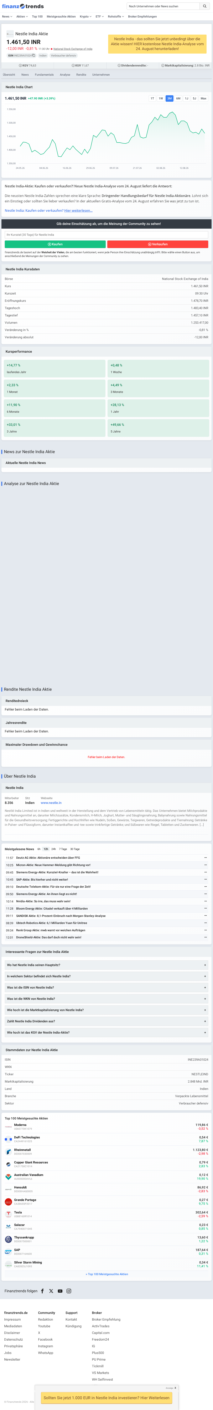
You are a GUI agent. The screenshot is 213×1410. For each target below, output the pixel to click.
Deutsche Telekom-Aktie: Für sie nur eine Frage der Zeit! (53, 887)
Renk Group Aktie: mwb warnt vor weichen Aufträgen (50, 930)
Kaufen (57, 244)
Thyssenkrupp (24, 1237)
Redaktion (45, 1319)
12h (46, 849)
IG (93, 1346)
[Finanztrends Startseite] (23, 8)
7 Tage (63, 849)
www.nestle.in (51, 802)
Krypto (84, 16)
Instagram (45, 1346)
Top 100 (37, 16)
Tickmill (98, 1366)
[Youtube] (60, 1291)
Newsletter (12, 1359)
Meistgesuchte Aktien (61, 16)
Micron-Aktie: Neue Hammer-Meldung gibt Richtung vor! (53, 865)
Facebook (45, 1339)
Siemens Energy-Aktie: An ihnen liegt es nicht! (46, 894)
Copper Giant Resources (31, 1162)
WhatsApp (45, 1352)
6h (38, 849)
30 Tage (75, 849)
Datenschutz (13, 1339)
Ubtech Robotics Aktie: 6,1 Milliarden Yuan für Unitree (51, 923)
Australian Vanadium (28, 1175)
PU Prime (99, 1359)
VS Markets (100, 1372)
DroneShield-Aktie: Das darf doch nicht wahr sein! (48, 937)
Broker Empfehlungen (142, 16)
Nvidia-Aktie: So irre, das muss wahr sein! (43, 901)
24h (53, 849)
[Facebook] (42, 1291)
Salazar (19, 1225)
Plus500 (98, 1352)
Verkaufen (160, 244)
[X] (51, 1291)
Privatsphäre (13, 1346)
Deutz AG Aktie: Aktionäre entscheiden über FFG (48, 858)
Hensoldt (20, 1187)
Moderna (20, 1125)
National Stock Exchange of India (72, 49)
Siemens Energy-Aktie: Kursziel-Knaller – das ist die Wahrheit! (57, 872)
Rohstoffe (114, 16)
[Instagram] (69, 1291)
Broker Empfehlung (106, 1319)
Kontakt (71, 1319)
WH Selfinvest (102, 1379)
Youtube (44, 1326)
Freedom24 (100, 1339)
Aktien (20, 16)
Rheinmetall (22, 1150)
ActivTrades (100, 1326)
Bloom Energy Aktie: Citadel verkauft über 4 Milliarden (52, 908)
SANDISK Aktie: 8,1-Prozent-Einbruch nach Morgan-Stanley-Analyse (61, 916)
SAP (17, 1250)
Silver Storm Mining (28, 1262)
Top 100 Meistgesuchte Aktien (108, 1274)
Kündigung (74, 1326)
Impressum (12, 1319)
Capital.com (101, 1332)
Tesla (18, 1212)
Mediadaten (13, 1326)
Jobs (7, 1352)
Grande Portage (25, 1200)
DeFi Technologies (27, 1137)
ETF (98, 16)
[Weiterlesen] (205, 858)
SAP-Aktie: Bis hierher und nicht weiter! (42, 879)
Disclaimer (12, 1332)
